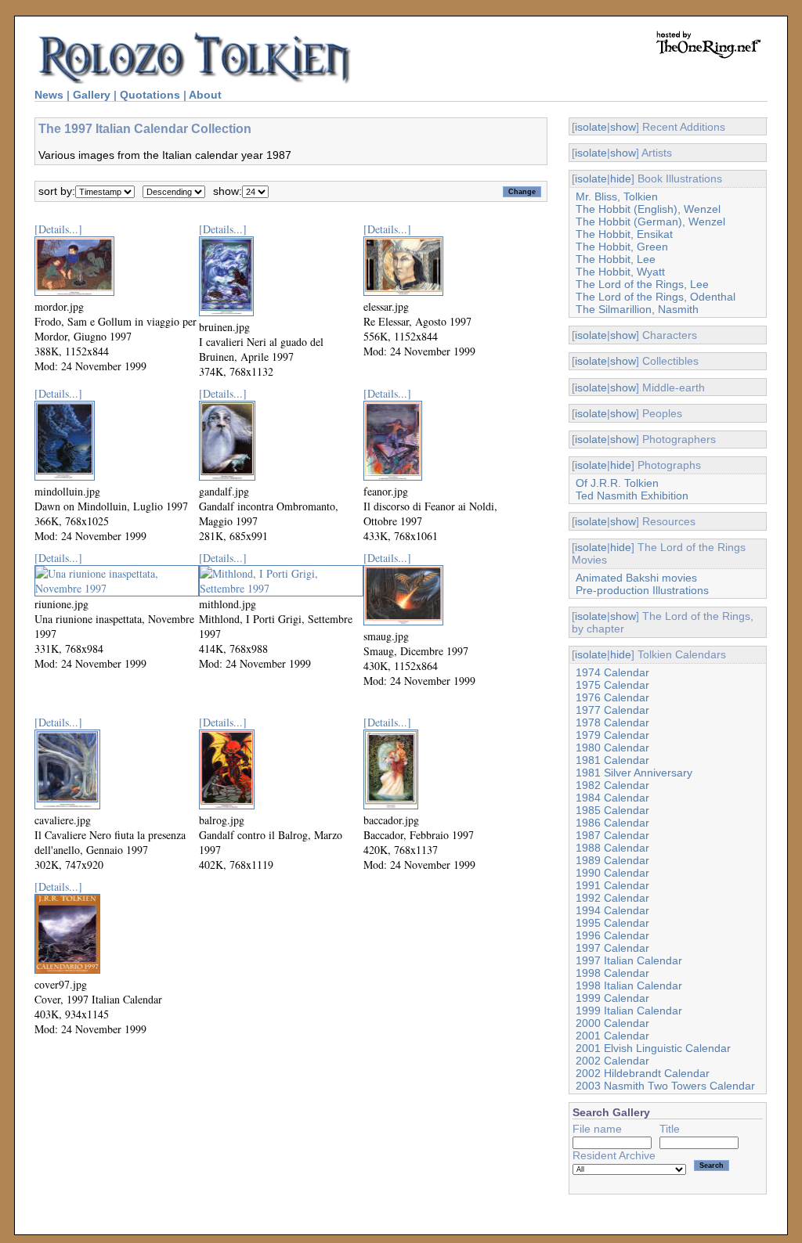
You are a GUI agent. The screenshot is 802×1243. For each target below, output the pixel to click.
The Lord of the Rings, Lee (642, 284)
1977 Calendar (612, 710)
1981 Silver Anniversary (634, 772)
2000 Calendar (612, 1023)
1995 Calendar (612, 923)
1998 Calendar (612, 973)
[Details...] (58, 229)
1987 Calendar (612, 835)
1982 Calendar (612, 785)
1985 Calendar (612, 810)
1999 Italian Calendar (629, 1010)
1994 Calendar (612, 910)
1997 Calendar (612, 948)
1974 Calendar (612, 672)
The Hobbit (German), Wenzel (650, 221)
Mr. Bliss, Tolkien (617, 196)
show (623, 127)
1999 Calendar (612, 998)
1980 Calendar (612, 747)
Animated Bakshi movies (636, 577)
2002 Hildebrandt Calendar (643, 1073)
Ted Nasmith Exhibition (632, 495)
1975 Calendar (612, 685)
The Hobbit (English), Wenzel (648, 209)
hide (620, 178)
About (205, 94)
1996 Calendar (612, 935)
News (48, 94)
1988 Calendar (612, 847)
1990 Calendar (612, 872)
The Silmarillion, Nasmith (637, 309)
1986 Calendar (612, 822)
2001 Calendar (612, 1035)
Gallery (91, 94)
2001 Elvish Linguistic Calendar (653, 1048)
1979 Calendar (612, 735)
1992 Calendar (612, 898)
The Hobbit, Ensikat (624, 234)
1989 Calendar (612, 860)
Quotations (150, 94)
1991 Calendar (612, 885)
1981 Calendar (612, 760)
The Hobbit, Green (622, 246)
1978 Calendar (612, 722)
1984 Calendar (612, 797)
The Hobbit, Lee (616, 259)
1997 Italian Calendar (629, 960)
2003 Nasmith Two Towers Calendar (665, 1085)
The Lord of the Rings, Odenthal (655, 296)
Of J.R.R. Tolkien (617, 483)
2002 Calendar (612, 1060)
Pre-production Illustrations (642, 590)
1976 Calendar (612, 697)
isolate (591, 127)
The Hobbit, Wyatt (620, 271)
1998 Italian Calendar (629, 985)
